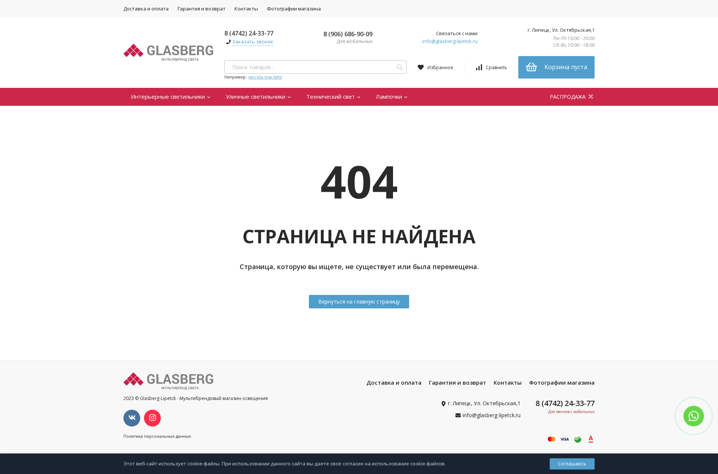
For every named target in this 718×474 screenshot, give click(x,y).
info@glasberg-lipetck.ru (450, 41)
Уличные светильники (256, 96)
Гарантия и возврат (201, 8)
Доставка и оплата (146, 8)
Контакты (246, 8)
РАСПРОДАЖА (568, 96)
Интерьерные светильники (168, 96)
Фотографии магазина (294, 8)
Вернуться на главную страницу (359, 301)
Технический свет (331, 96)
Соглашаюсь (572, 464)
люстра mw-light (265, 77)
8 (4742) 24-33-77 (248, 33)
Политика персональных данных (157, 436)
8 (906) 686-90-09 (347, 34)
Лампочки (390, 96)
